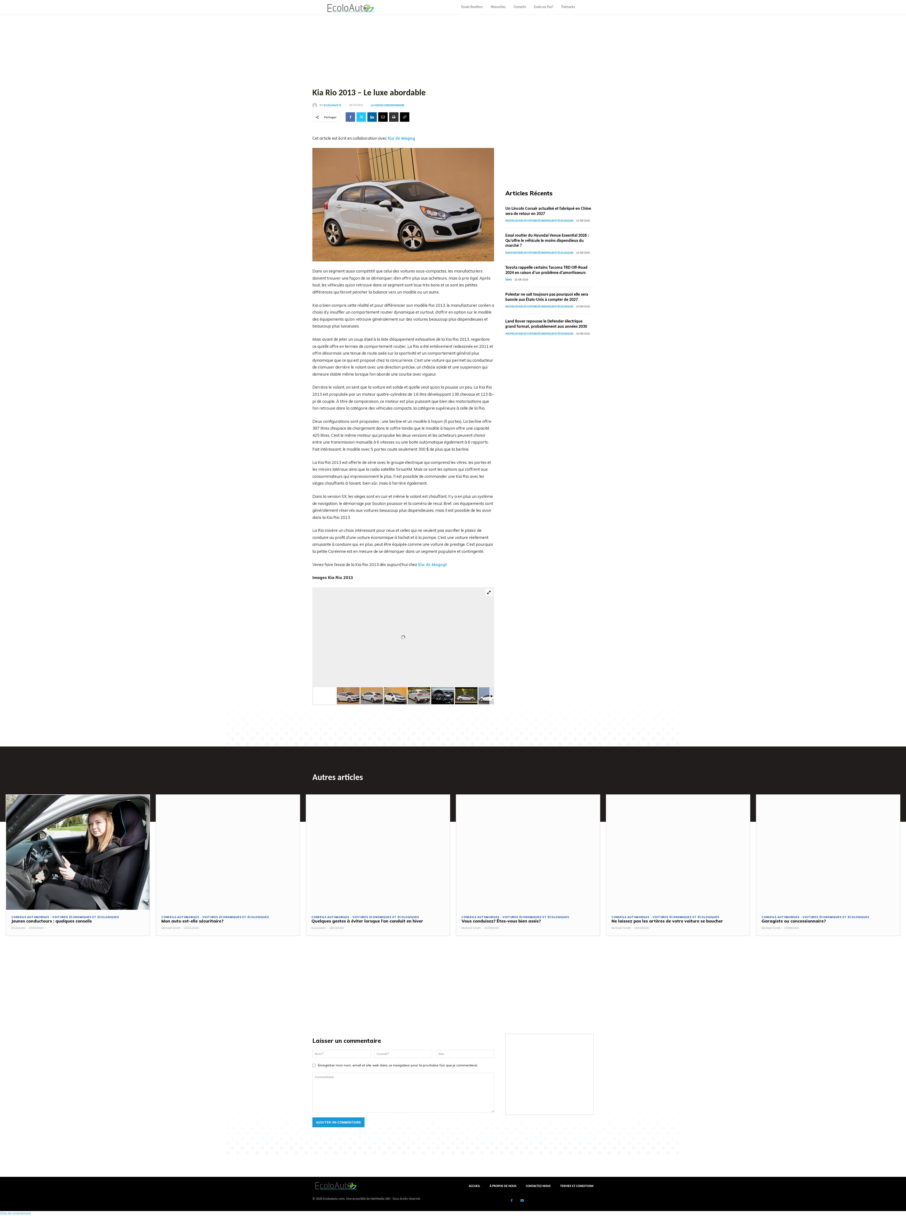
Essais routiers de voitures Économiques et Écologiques (539, 253)
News (508, 280)
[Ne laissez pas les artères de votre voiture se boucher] (678, 852)
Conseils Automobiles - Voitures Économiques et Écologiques (65, 917)
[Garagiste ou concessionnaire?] (828, 852)
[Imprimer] (393, 117)
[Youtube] (522, 1201)
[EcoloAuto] (315, 105)
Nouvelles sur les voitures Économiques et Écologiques (539, 221)
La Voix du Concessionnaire (387, 105)
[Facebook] (350, 117)
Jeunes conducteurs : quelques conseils (51, 921)
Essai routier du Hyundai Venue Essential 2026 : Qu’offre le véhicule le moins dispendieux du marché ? (547, 240)
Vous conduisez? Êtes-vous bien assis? (501, 921)
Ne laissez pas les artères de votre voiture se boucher (667, 921)
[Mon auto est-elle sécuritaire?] (228, 852)
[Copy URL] (404, 117)
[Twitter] (361, 117)
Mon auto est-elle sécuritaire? (192, 921)
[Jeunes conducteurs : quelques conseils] (78, 852)
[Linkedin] (372, 117)
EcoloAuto (332, 105)
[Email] (383, 117)
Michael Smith (170, 928)
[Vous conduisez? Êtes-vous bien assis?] (528, 852)
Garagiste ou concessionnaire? (794, 921)
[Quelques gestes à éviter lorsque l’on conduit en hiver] (378, 852)
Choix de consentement (15, 1213)
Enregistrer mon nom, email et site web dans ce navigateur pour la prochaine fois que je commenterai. (398, 1065)
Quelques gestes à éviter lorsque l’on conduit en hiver (367, 921)
